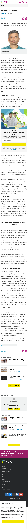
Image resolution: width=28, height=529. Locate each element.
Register (17, 408)
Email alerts (4, 455)
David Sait (4, 13)
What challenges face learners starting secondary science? (16, 360)
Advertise (4, 484)
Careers (3, 479)
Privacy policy (5, 487)
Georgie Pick (18, 362)
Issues (17, 451)
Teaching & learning (6, 481)
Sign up (13, 144)
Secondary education (12, 345)
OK (13, 521)
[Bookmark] (26, 18)
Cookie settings (13, 524)
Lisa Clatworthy (19, 371)
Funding (4, 345)
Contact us (3, 451)
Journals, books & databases (7, 473)
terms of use (23, 147)
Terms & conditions (6, 489)
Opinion (2, 5)
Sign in (10, 408)
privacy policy (13, 149)
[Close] (24, 503)
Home (3, 466)
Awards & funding (5, 482)
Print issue (20, 453)
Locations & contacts (6, 478)
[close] (27, 15)
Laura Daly (19, 439)
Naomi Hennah (19, 429)
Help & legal (4, 486)
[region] (13, 515)
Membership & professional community (9, 469)
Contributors (4, 453)
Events (3, 476)
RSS (11, 455)
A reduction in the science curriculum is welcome (15, 418)
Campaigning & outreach (7, 471)
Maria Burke (20, 379)
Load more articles (14, 385)
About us (12, 453)
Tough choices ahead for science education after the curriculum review (17, 436)
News (3, 474)
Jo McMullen (19, 420)
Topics (10, 451)
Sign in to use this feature (21, 15)
